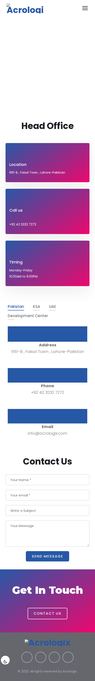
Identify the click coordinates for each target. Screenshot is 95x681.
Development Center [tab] (28, 315)
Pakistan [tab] (16, 306)
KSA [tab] (36, 306)
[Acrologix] (25, 8)
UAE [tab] (52, 306)
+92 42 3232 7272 (22, 224)
